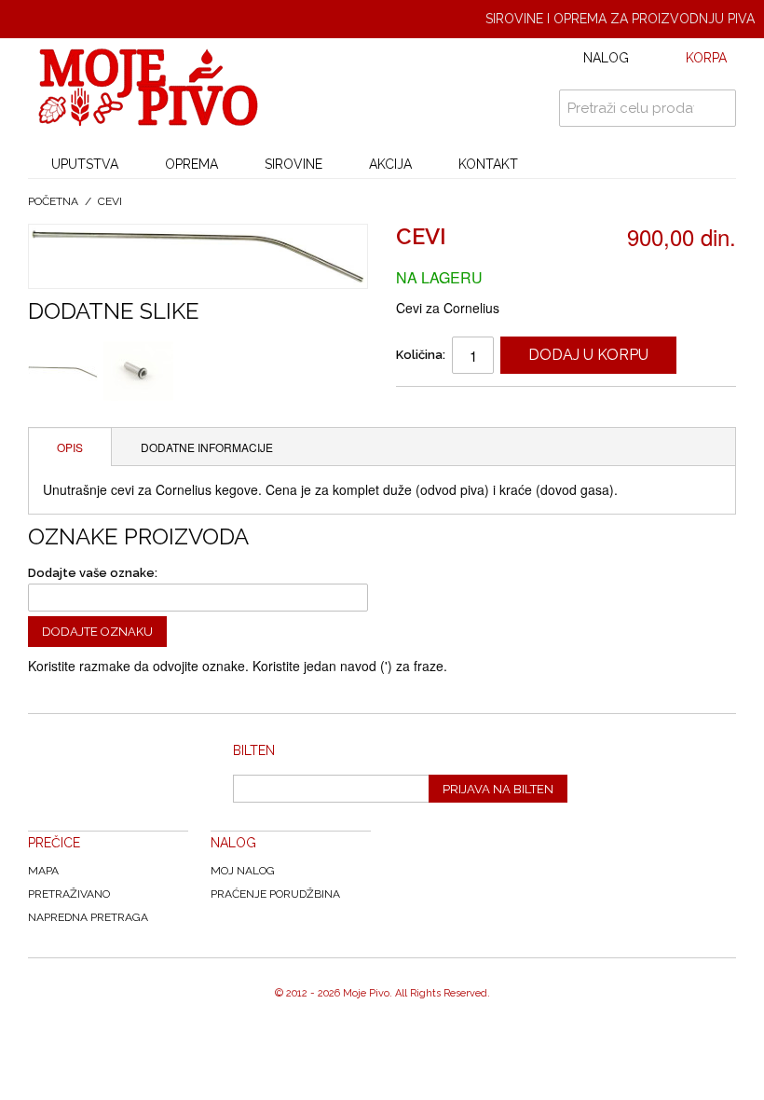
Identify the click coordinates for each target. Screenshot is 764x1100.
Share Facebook (466, 408)
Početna (53, 201)
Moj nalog (243, 870)
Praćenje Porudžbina (275, 894)
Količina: (420, 355)
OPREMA (191, 164)
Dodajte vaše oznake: (92, 573)
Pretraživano (69, 894)
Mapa (43, 870)
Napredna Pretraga (88, 917)
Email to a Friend (428, 408)
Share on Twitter (503, 408)
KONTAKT (488, 164)
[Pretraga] (717, 108)
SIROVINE (293, 164)
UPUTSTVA (84, 164)
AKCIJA (390, 164)
